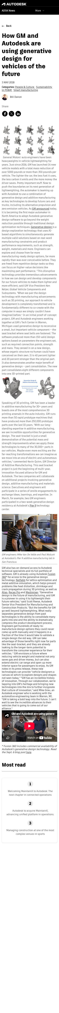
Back (8, 26)
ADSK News (8, 11)
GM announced (40, 209)
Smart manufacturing (25, 90)
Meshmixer (32, 592)
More (38, 10)
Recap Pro (14, 592)
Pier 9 (33, 506)
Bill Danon (15, 97)
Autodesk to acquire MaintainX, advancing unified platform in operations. (30, 812)
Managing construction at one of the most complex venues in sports (30, 832)
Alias (4, 592)
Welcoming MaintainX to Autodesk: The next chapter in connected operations (30, 793)
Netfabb (20, 580)
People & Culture (25, 87)
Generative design (41, 227)
